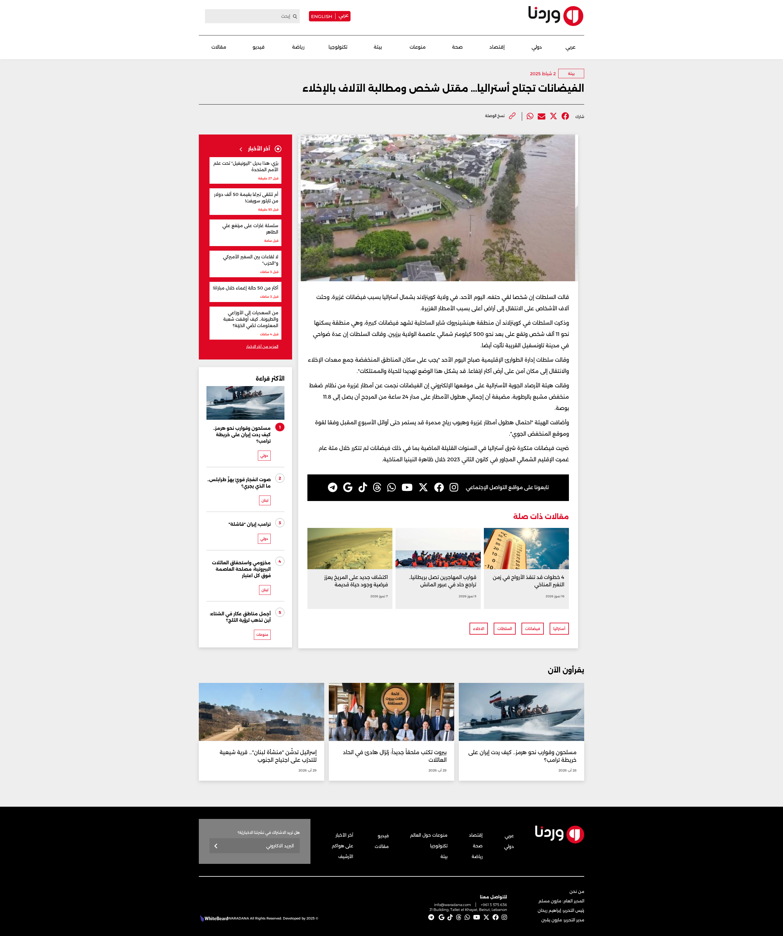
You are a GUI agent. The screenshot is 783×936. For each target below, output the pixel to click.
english (321, 16)
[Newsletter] (216, 846)
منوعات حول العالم (428, 835)
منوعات (418, 47)
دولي (537, 47)
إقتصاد (497, 47)
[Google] (348, 487)
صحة (457, 47)
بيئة (378, 47)
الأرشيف (345, 856)
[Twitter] (553, 116)
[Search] (295, 16)
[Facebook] (565, 116)
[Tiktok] (362, 487)
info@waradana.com (452, 904)
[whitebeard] (213, 918)
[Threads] (377, 487)
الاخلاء (478, 628)
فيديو (259, 47)
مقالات (218, 47)
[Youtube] (407, 487)
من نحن (577, 891)
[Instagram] (454, 487)
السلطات (504, 628)
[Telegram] (332, 487)
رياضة (298, 47)
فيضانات (532, 628)
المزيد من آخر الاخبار (262, 346)
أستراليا (559, 628)
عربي (343, 15)
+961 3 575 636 (494, 904)
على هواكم (342, 846)
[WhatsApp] (391, 487)
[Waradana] (556, 16)
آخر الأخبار (344, 835)
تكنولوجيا (337, 47)
